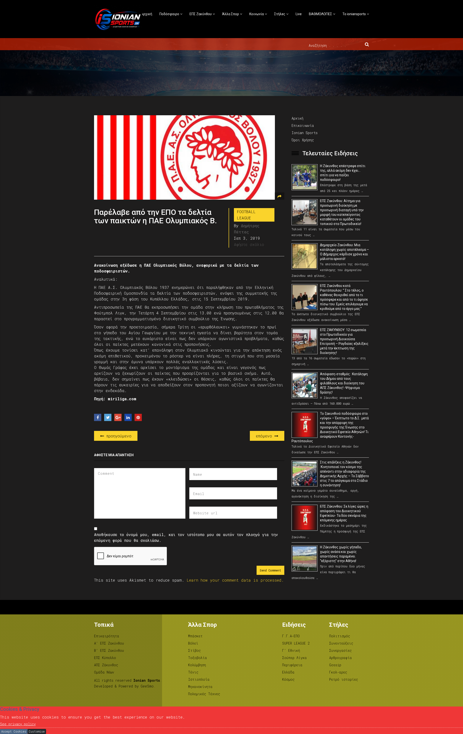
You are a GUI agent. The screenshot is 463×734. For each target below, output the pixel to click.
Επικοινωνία (303, 125)
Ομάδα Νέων (104, 672)
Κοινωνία (256, 14)
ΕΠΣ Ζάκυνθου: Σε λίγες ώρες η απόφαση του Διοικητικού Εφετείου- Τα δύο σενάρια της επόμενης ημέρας (344, 513)
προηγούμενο (117, 435)
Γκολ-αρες (338, 672)
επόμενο (265, 435)
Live (299, 14)
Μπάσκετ (195, 636)
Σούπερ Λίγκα (294, 657)
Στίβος (194, 650)
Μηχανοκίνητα (200, 686)
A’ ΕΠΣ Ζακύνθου (109, 643)
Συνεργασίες (340, 650)
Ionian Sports (305, 132)
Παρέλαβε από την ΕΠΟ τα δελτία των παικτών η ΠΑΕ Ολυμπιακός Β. (155, 216)
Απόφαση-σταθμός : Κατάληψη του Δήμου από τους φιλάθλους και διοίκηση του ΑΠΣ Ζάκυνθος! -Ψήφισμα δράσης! (344, 383)
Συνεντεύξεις (341, 643)
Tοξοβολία (197, 657)
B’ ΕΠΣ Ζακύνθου (109, 650)
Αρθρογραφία (340, 657)
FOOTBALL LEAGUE (246, 214)
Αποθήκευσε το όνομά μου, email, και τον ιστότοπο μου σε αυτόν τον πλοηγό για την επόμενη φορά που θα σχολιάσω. (186, 537)
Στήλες (279, 14)
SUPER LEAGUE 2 (296, 643)
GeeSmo (147, 686)
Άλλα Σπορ (230, 14)
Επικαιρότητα (106, 636)
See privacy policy (18, 724)
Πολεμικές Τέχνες (204, 694)
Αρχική (146, 14)
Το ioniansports (354, 14)
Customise (37, 731)
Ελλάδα (288, 672)
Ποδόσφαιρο (169, 14)
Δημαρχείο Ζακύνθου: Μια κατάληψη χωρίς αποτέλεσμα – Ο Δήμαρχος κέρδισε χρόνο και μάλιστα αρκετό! (344, 252)
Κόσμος (288, 679)
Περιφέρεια (292, 665)
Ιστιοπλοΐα (199, 679)
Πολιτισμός (339, 636)
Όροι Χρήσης (303, 140)
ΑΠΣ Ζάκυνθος (106, 665)
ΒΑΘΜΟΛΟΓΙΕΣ (320, 14)
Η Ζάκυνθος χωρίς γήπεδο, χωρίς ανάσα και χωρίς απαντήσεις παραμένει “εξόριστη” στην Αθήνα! (341, 554)
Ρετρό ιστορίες (343, 679)
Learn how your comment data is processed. (235, 580)
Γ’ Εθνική (291, 650)
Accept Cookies (13, 731)
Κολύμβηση (197, 665)
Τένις (193, 672)
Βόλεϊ (193, 643)
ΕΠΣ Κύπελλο (105, 657)
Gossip (335, 665)
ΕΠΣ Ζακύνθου (201, 14)
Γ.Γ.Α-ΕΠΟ (291, 636)
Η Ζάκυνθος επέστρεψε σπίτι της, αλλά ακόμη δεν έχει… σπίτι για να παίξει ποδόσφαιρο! (342, 173)
